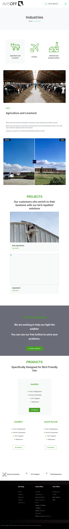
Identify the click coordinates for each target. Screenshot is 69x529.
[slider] (34, 161)
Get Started (18, 447)
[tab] (15, 51)
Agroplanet (16, 288)
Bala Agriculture (18, 246)
